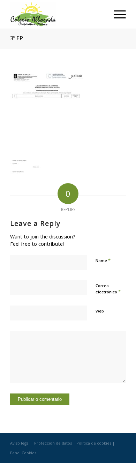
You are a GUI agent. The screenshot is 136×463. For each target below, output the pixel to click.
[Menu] (116, 14)
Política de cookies (93, 443)
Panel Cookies (23, 452)
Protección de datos (53, 443)
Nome (103, 260)
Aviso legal (20, 443)
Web (100, 311)
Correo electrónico (108, 289)
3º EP (16, 38)
